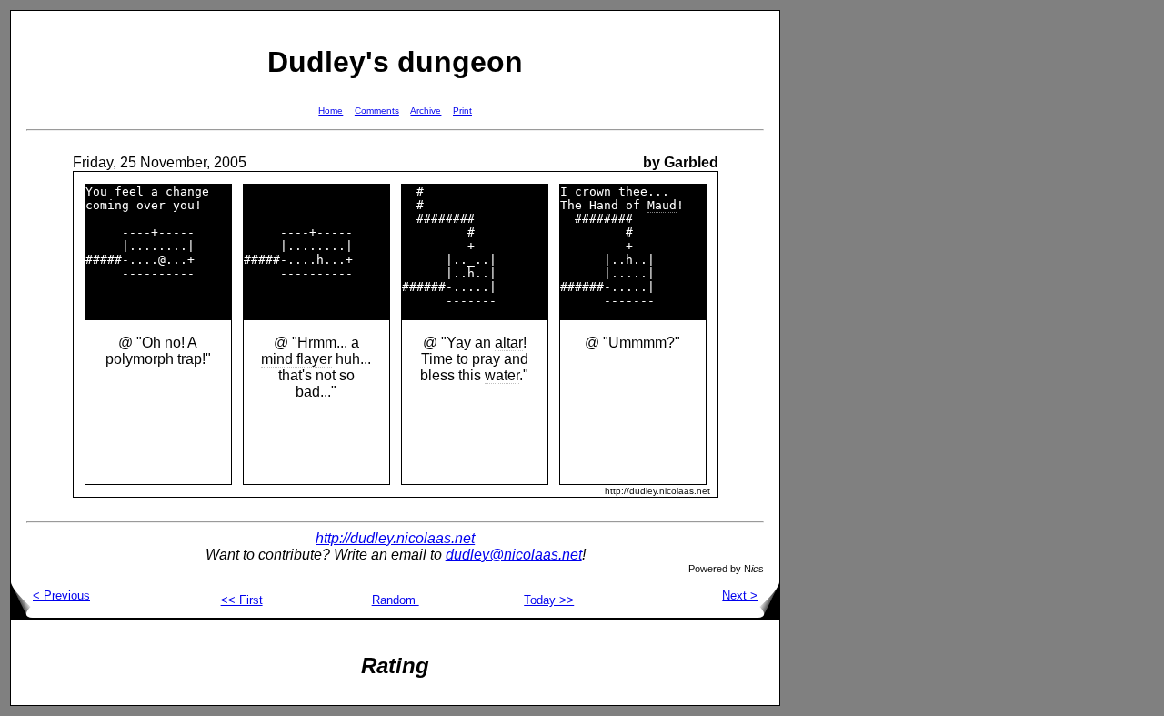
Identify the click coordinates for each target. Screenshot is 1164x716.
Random (395, 600)
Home (330, 111)
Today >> (549, 600)
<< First (242, 600)
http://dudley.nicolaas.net (395, 538)
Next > (740, 595)
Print (462, 111)
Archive (425, 111)
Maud (662, 205)
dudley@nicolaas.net (514, 554)
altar (509, 342)
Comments (377, 111)
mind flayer (296, 359)
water (502, 375)
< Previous (61, 595)
